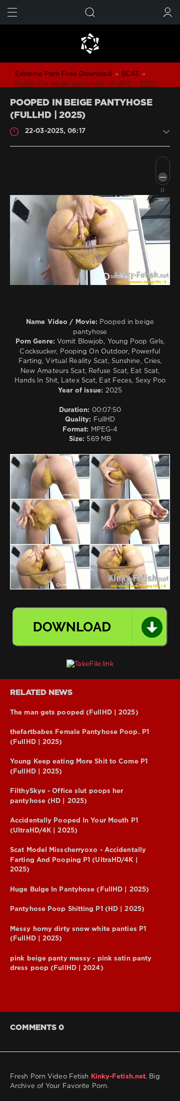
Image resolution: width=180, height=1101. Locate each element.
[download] (90, 627)
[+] (163, 163)
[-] (163, 177)
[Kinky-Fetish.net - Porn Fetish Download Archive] (90, 43)
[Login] (168, 12)
